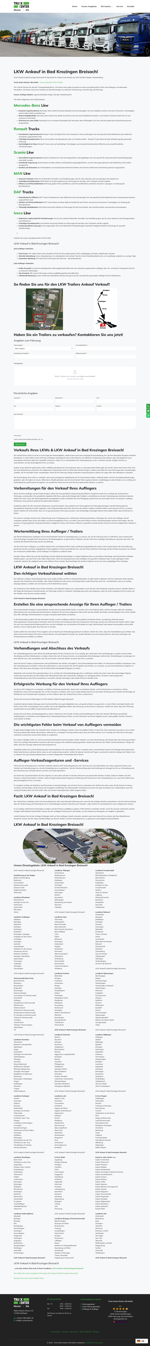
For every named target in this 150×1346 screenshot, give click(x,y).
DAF (17, 192)
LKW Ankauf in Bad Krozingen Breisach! (67, 1268)
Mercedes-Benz (27, 105)
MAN (18, 173)
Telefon (58, 406)
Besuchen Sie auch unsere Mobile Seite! (29, 1278)
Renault (20, 129)
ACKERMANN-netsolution (94, 1343)
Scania (20, 152)
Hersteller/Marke (82, 345)
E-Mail (99, 406)
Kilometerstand (81, 353)
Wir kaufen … (106, 6)
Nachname (59, 398)
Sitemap (95, 1332)
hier (42, 439)
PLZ (98, 398)
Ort (15, 406)
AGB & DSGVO (85, 1332)
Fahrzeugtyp (18, 345)
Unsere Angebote (89, 6)
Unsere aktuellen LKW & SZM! (51, 82)
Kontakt (130, 6)
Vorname (17, 398)
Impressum (74, 1332)
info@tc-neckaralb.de (24, 1320)
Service (120, 6)
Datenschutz (56, 1332)
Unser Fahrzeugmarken (91, 1307)
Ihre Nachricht (18, 414)
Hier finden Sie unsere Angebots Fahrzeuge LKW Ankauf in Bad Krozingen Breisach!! (46, 1273)
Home (74, 6)
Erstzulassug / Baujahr (21, 353)
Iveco (18, 213)
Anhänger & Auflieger (90, 1309)
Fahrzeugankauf (88, 1304)
